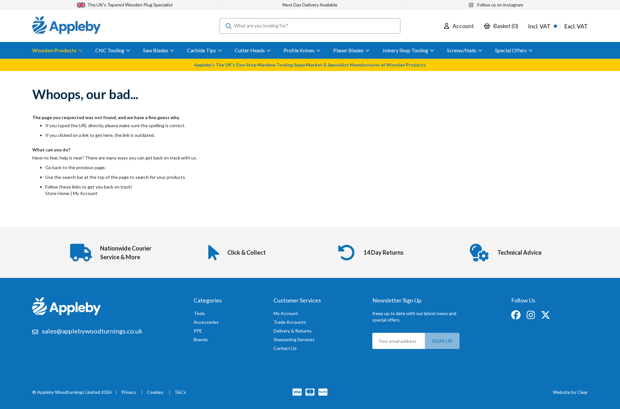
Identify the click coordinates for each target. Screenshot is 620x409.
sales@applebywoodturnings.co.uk (92, 331)
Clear (582, 392)
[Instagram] (531, 314)
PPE (198, 330)
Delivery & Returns (293, 330)
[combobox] (310, 26)
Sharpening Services (294, 339)
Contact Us (285, 348)
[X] (545, 314)
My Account (85, 193)
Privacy (128, 392)
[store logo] (66, 26)
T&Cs (180, 392)
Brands (201, 339)
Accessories (206, 322)
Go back (53, 167)
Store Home (57, 193)
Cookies (155, 392)
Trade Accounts (290, 322)
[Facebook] (516, 314)
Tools (199, 313)
